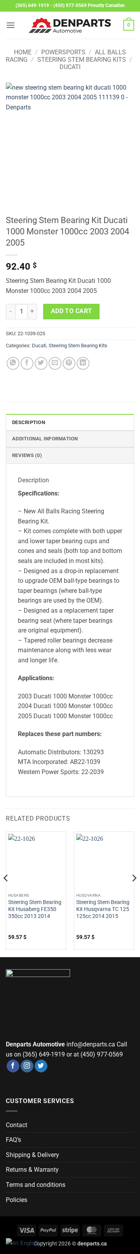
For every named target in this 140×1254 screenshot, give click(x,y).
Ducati (70, 67)
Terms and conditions (35, 1184)
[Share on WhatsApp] (13, 363)
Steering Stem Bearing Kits (81, 59)
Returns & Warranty (32, 1169)
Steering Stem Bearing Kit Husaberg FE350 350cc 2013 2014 (34, 909)
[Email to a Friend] (55, 363)
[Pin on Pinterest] (69, 363)
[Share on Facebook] (27, 363)
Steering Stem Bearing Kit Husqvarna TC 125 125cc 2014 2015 (103, 909)
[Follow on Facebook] (13, 1066)
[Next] (133, 894)
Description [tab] (28, 422)
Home (23, 52)
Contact (16, 1125)
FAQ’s (13, 1139)
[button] (10, 25)
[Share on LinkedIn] (83, 363)
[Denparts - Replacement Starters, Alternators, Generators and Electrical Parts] (70, 25)
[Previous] (6, 894)
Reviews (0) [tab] (27, 455)
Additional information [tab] (45, 439)
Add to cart (71, 311)
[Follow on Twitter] (41, 1066)
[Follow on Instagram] (27, 1066)
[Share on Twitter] (41, 363)
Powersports (63, 52)
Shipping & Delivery (32, 1155)
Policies (16, 1200)
